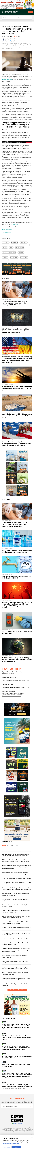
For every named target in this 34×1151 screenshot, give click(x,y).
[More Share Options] (14, 40)
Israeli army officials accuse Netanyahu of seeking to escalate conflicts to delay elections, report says (16, 854)
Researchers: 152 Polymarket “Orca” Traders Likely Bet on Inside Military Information (15, 922)
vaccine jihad (26, 47)
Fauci (16, 44)
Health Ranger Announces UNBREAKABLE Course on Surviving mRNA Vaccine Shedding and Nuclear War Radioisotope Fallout (16, 1047)
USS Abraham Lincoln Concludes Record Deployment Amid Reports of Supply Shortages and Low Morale (16, 860)
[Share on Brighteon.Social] (3, 40)
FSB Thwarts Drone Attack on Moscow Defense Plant (16, 850)
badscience (19, 43)
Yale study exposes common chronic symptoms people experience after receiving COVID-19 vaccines (14, 303)
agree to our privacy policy (11, 1143)
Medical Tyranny (7, 250)
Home (3, 24)
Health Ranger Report (8, 1018)
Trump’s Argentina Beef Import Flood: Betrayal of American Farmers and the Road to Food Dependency (16, 888)
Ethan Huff (10, 36)
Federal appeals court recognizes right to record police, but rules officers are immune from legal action (16, 873)
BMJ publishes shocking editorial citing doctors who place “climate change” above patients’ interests (17, 659)
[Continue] (31, 1106)
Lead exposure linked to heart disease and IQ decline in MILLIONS (16, 577)
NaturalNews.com (6, 232)
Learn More (7, 1147)
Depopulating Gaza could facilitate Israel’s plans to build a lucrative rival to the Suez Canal (17, 416)
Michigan (8, 45)
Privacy (10, 1128)
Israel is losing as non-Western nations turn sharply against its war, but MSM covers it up (17, 388)
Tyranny (20, 47)
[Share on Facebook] (7, 40)
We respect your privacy (17, 1109)
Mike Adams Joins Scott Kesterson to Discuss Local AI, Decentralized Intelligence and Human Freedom (16, 1037)
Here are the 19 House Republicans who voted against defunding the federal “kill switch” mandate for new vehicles (16, 443)
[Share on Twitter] (11, 40)
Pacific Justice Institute (18, 45)
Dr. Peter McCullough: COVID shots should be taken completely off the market (17, 551)
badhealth (6, 43)
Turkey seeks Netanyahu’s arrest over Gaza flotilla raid (16, 878)
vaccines (10, 48)
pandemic (27, 45)
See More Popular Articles (17, 989)
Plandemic (4, 47)
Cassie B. (10, 299)
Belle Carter (11, 354)
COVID (29, 43)
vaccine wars (5, 48)
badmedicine (13, 43)
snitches (16, 47)
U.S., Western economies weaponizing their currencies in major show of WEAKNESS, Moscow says (15, 330)
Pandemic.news (14, 224)
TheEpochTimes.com (7, 229)
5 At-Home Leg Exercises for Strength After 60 (14, 938)
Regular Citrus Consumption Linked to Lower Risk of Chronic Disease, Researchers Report (16, 978)
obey (12, 45)
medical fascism (22, 44)
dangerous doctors (6, 44)
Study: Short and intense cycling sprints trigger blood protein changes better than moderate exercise (16, 967)
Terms (13, 1128)
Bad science (9, 24)
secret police (10, 47)
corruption (24, 43)
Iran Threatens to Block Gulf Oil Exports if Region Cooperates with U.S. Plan (15, 894)
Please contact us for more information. (11, 696)
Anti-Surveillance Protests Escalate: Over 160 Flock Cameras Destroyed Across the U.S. (16, 916)
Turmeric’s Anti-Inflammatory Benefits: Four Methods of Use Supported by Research (16, 928)
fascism (13, 44)
